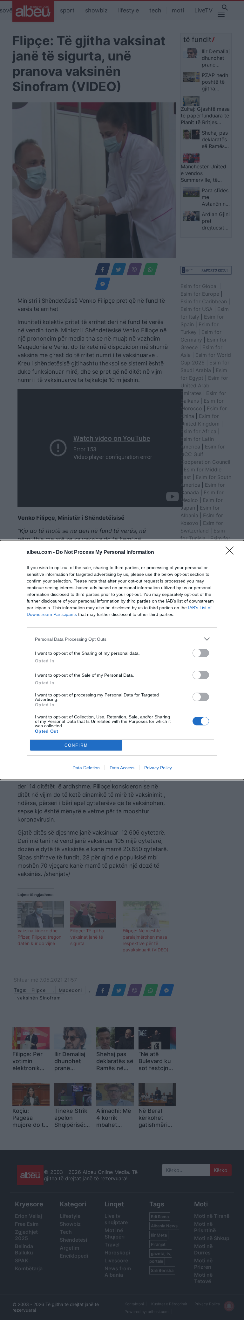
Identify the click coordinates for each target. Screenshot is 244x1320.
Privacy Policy (158, 767)
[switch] (201, 653)
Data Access (122, 767)
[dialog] (122, 660)
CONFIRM (76, 745)
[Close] (232, 553)
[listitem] (122, 639)
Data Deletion (86, 767)
